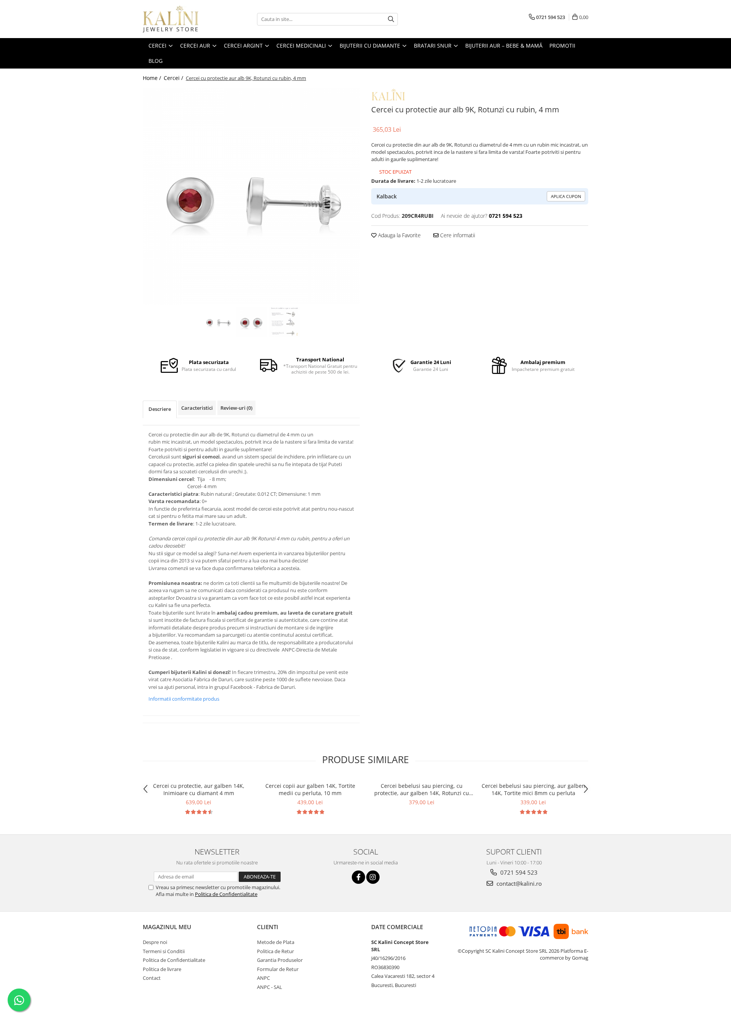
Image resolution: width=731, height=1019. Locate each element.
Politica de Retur (275, 951)
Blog (155, 60)
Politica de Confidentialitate (226, 894)
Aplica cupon (566, 196)
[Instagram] (373, 877)
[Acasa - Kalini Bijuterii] (181, 19)
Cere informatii (457, 235)
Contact (152, 977)
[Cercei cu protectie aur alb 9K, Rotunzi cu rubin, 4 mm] (251, 196)
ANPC (263, 977)
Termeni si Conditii (164, 951)
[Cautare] (391, 19)
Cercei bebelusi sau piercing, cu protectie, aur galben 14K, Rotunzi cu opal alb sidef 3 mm (421, 789)
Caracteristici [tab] (197, 407)
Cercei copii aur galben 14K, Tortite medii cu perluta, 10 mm (310, 789)
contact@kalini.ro (518, 883)
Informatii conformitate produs (183, 698)
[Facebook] (358, 877)
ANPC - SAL (269, 987)
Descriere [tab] (159, 409)
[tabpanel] (251, 196)
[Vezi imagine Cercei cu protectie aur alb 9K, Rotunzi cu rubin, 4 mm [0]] (218, 322)
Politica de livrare (162, 969)
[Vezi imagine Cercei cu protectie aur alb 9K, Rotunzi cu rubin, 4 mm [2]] (284, 322)
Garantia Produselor (280, 960)
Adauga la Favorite (399, 235)
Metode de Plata (275, 942)
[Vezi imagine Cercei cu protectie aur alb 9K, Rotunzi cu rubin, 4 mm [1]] (251, 322)
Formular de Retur (277, 969)
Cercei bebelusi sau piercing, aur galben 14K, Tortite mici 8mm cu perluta (533, 789)
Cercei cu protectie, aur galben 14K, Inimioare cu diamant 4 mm (198, 789)
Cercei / (174, 77)
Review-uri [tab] (236, 407)
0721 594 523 (518, 872)
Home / (153, 77)
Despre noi (155, 942)
